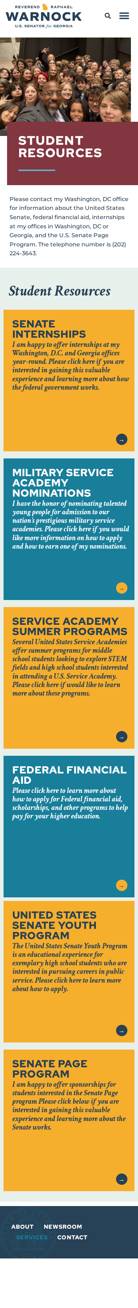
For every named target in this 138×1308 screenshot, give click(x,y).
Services (32, 1237)
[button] (108, 16)
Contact (72, 1237)
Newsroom (63, 1226)
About (22, 1226)
